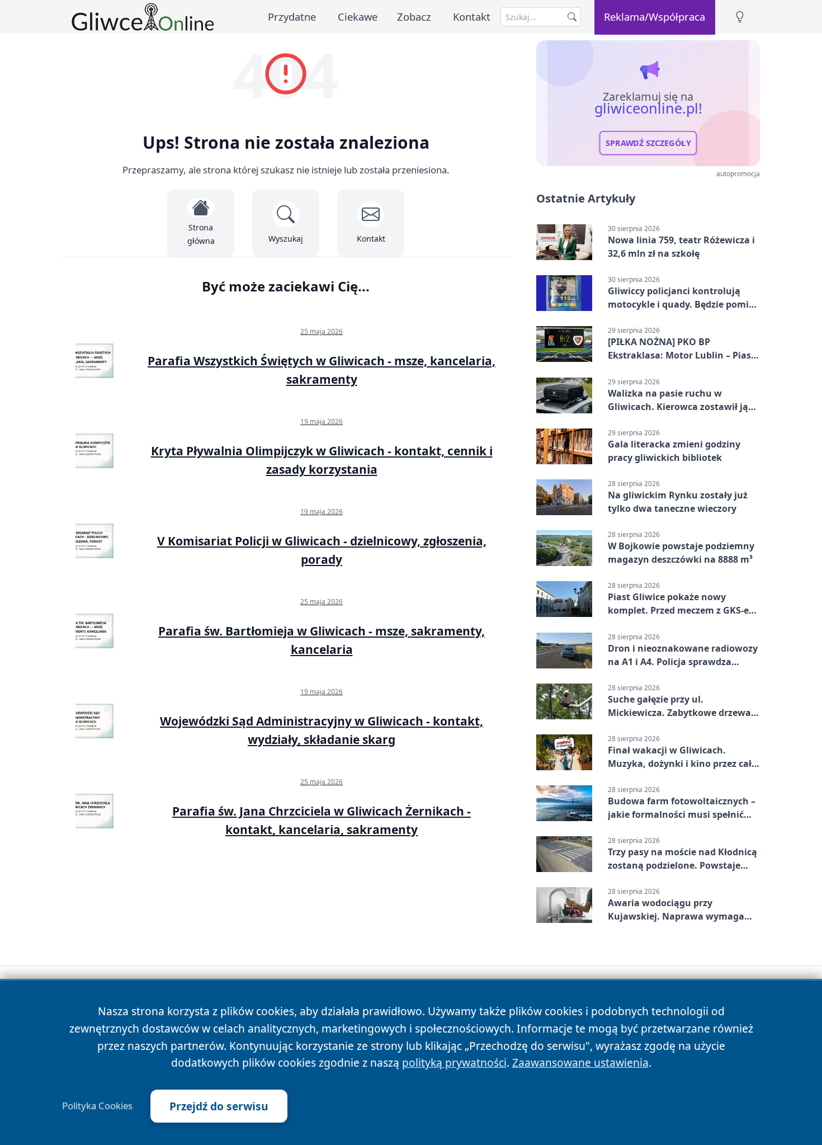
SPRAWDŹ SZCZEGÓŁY (648, 143)
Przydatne (292, 16)
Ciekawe (357, 16)
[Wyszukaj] (572, 16)
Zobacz (414, 16)
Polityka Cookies (97, 1105)
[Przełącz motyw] (740, 17)
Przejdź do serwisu (218, 1106)
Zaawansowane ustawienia (580, 1062)
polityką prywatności (454, 1062)
